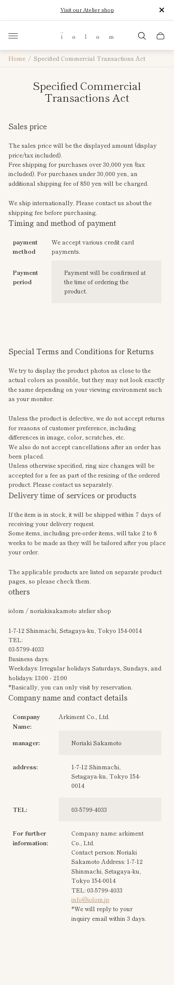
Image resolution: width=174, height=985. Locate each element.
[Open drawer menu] (13, 36)
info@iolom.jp (90, 899)
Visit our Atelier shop (87, 10)
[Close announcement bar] (161, 10)
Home (16, 58)
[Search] (142, 36)
